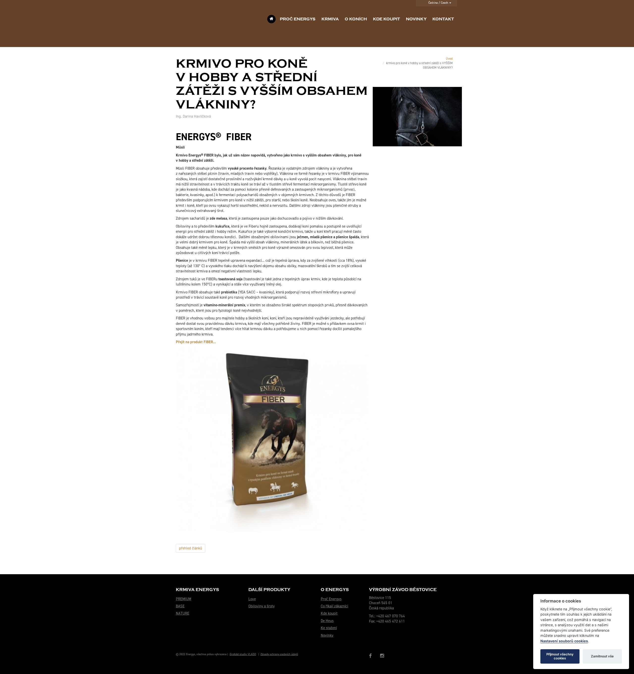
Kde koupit (329, 613)
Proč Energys (331, 598)
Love (252, 598)
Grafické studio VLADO (243, 654)
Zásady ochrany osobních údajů (279, 654)
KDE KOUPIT (386, 19)
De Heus (327, 620)
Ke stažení (329, 627)
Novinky (327, 635)
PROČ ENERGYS (298, 19)
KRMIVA (330, 19)
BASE (180, 606)
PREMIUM (183, 598)
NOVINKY (416, 19)
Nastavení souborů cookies (564, 641)
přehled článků (190, 548)
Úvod (449, 58)
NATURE (182, 613)
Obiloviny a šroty (261, 606)
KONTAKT (443, 19)
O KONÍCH (356, 19)
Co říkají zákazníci (334, 606)
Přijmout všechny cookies (560, 656)
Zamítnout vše (602, 656)
